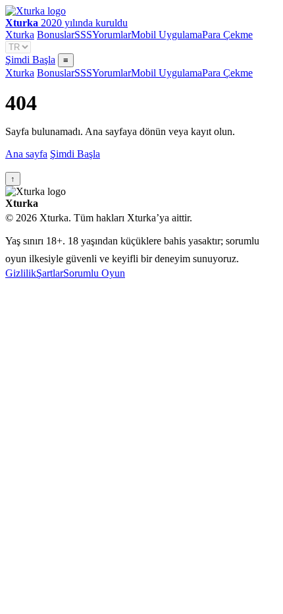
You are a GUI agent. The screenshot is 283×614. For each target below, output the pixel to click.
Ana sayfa (26, 153)
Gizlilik (20, 273)
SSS (83, 34)
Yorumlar (111, 34)
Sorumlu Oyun (94, 273)
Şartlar (49, 273)
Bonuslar (55, 34)
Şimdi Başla (30, 59)
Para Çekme (227, 34)
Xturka (19, 34)
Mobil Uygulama (166, 34)
